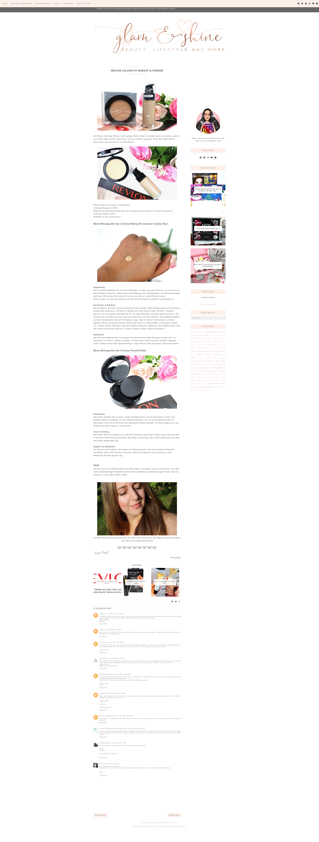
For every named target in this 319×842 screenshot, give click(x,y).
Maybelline (204, 368)
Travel (217, 380)
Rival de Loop (212, 374)
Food (224, 347)
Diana (101, 629)
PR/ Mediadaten (42, 3)
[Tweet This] (176, 601)
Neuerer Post (100, 815)
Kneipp (201, 358)
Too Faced (205, 380)
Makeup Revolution (207, 364)
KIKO (193, 357)
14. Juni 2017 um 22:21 (115, 642)
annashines (103, 693)
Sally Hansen (207, 377)
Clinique (222, 341)
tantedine (103, 658)
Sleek (224, 377)
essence (208, 386)
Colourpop (194, 344)
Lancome (222, 358)
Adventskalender (215, 332)
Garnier (194, 351)
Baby (193, 338)
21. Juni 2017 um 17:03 (118, 743)
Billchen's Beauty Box (107, 716)
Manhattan (220, 364)
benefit (223, 383)
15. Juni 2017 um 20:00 (121, 674)
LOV (214, 358)
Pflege (222, 370)
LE (208, 357)
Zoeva (203, 383)
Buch (209, 341)
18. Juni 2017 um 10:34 (124, 716)
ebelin (200, 387)
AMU (193, 332)
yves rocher (205, 390)
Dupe (219, 344)
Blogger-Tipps (83, 3)
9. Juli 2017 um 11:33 (111, 763)
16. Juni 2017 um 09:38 (117, 693)
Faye (101, 763)
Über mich (68, 3)
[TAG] (208, 383)
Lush (213, 361)
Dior (204, 344)
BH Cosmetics (220, 335)
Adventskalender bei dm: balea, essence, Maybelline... (208, 190)
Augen (206, 335)
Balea (198, 338)
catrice (194, 386)
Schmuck (217, 377)
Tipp (198, 380)
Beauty (205, 338)
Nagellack (219, 367)
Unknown (103, 614)
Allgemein (194, 335)
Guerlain (216, 351)
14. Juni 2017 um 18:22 (115, 614)
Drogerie (130, 66)
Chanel (215, 341)
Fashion (205, 347)
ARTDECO (200, 332)
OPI (197, 371)
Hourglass (194, 354)
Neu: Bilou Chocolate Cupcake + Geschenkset (208, 265)
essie (215, 387)
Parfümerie (213, 370)
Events (56, 3)
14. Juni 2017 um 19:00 (113, 629)
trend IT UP (195, 390)
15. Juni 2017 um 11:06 (115, 658)
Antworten (103, 624)
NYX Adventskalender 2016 (208, 228)
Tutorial (223, 380)
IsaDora (223, 354)
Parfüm (203, 370)
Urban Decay (195, 383)
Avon (212, 335)
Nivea (193, 371)
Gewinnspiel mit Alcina (108, 753)
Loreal (208, 361)
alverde (215, 383)
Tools (212, 380)
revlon (139, 66)
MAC (218, 361)
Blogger (173, 823)
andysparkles (104, 743)
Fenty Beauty (215, 348)
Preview (194, 374)
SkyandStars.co (179, 826)
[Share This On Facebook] (172, 601)
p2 (219, 386)
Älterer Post (174, 815)
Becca (211, 338)
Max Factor (195, 368)
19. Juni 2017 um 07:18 (136, 728)
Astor (201, 335)
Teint (145, 66)
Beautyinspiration (106, 674)
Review (202, 374)
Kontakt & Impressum (21, 3)
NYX (211, 368)
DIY (200, 344)
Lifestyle (195, 361)
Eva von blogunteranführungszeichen (113, 728)
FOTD (198, 348)
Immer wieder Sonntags (208, 354)
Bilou (215, 338)
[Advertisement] (209, 81)
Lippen (202, 361)
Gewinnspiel (205, 351)
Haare (223, 351)
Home (5, 3)
